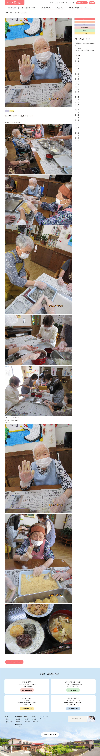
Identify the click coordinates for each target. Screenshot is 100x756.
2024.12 (76, 91)
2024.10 (76, 94)
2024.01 (76, 109)
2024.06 (76, 101)
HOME (51, 2)
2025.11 (76, 73)
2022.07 (76, 138)
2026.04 (76, 65)
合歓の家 (12, 111)
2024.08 (76, 97)
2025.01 (76, 89)
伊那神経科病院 (12, 8)
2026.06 (76, 61)
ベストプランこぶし (44, 716)
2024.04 (76, 104)
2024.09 (76, 96)
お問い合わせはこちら (27, 690)
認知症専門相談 (19, 724)
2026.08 (76, 58)
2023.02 (76, 127)
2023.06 (76, 120)
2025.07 (76, 79)
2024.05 (76, 102)
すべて (84, 19)
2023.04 (76, 124)
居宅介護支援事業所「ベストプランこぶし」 (80, 8)
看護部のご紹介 (19, 721)
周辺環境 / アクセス (82, 2)
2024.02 (76, 107)
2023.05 (76, 122)
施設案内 (18, 719)
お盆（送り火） (78, 48)
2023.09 (76, 115)
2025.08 (76, 78)
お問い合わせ (18, 726)
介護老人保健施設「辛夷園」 (28, 8)
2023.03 (76, 125)
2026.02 (76, 68)
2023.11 (76, 112)
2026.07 (76, 60)
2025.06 (76, 81)
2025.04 (76, 84)
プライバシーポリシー (50, 734)
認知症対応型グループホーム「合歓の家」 (53, 8)
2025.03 (76, 86)
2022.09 (76, 135)
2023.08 (76, 117)
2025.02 (76, 88)
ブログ (11, 12)
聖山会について (70, 2)
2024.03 (76, 106)
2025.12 (76, 71)
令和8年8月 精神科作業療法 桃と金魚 (84, 50)
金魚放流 (76, 42)
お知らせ (85, 22)
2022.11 (76, 132)
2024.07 (76, 99)
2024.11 (76, 93)
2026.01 (76, 70)
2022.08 (76, 137)
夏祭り (76, 46)
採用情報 (92, 2)
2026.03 (76, 66)
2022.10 (76, 134)
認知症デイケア (19, 722)
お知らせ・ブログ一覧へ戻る (13, 662)
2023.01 (76, 129)
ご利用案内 (18, 718)
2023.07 (76, 119)
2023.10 (76, 114)
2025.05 (76, 83)
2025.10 (76, 75)
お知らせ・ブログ (59, 2)
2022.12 (76, 130)
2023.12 (76, 111)
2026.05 (76, 63)
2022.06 (76, 140)
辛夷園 (84, 30)
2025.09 (76, 76)
